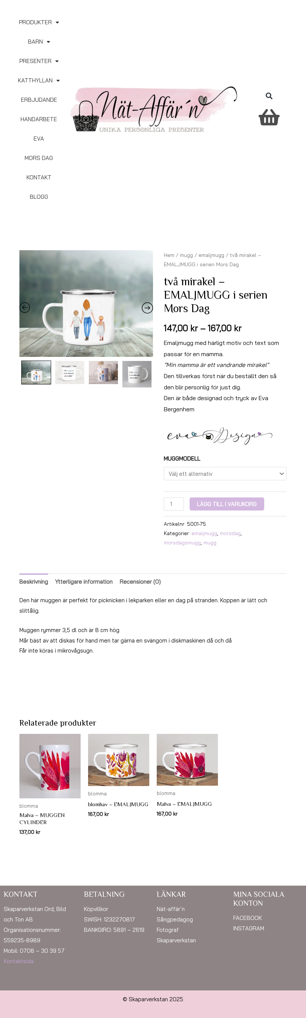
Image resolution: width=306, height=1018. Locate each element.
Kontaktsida (19, 961)
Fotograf (168, 929)
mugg (186, 255)
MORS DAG (39, 157)
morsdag (230, 533)
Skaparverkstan (176, 940)
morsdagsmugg (182, 542)
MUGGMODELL (182, 458)
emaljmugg (211, 255)
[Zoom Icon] (86, 303)
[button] (269, 96)
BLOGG (39, 196)
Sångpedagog (175, 919)
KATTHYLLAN (35, 80)
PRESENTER (35, 61)
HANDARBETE (39, 119)
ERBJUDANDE (39, 99)
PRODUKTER (35, 22)
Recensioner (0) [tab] (140, 581)
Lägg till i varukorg (227, 504)
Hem (169, 255)
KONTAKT (38, 177)
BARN (35, 41)
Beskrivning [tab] (33, 581)
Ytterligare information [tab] (84, 581)
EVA (39, 138)
